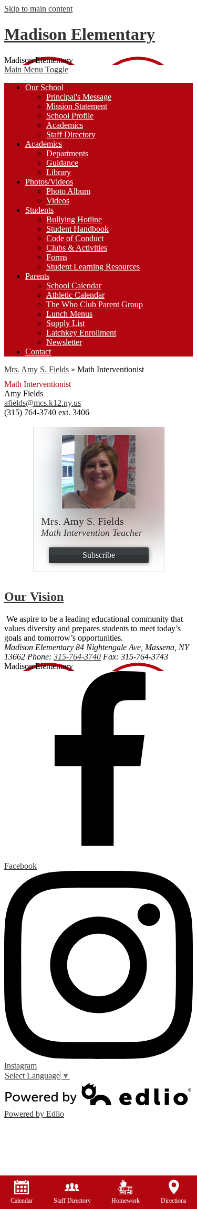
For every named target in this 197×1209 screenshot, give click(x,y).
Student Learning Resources (93, 266)
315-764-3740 (77, 656)
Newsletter (64, 342)
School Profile (70, 115)
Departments (67, 153)
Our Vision (34, 596)
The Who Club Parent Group (94, 304)
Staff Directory (71, 134)
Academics (64, 125)
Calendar (22, 1200)
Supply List (65, 323)
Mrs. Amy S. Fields (36, 369)
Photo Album (68, 191)
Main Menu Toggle (36, 69)
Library (58, 172)
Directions (173, 1200)
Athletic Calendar (75, 294)
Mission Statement (76, 106)
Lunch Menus (69, 313)
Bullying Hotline (74, 219)
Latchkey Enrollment (81, 332)
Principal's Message (78, 96)
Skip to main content (38, 8)
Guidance (62, 162)
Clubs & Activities (76, 247)
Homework (125, 1200)
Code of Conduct (74, 238)
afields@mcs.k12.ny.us (42, 402)
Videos (57, 200)
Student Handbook (77, 228)
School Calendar (73, 285)
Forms (56, 257)
